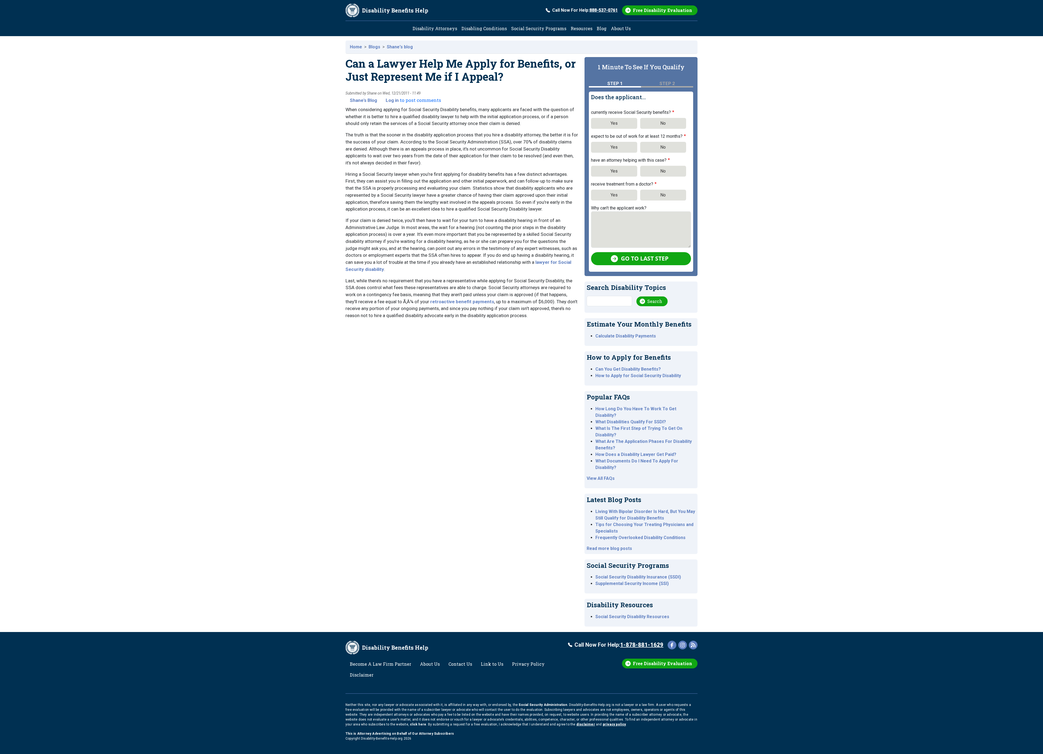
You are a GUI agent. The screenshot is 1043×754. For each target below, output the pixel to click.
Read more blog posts (609, 548)
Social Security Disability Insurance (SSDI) (638, 577)
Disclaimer (361, 675)
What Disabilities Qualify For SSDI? (630, 421)
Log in (392, 100)
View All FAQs (601, 478)
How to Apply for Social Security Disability (638, 375)
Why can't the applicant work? (618, 208)
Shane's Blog (363, 100)
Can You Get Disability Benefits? (628, 369)
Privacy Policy (528, 664)
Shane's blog (400, 46)
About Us (621, 28)
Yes (614, 123)
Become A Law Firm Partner (380, 664)
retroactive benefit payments (462, 301)
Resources (581, 28)
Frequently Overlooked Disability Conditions (640, 537)
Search (654, 301)
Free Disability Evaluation (662, 10)
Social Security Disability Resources (632, 616)
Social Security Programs (538, 28)
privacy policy (614, 724)
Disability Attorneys (435, 28)
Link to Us (492, 664)
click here (418, 724)
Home (356, 46)
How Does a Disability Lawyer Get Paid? (635, 454)
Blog (602, 28)
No (663, 123)
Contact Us (460, 664)
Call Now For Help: (585, 10)
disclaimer (585, 724)
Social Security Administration (543, 705)
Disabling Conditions (484, 28)
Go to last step (644, 258)
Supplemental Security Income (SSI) (632, 583)
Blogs (374, 46)
